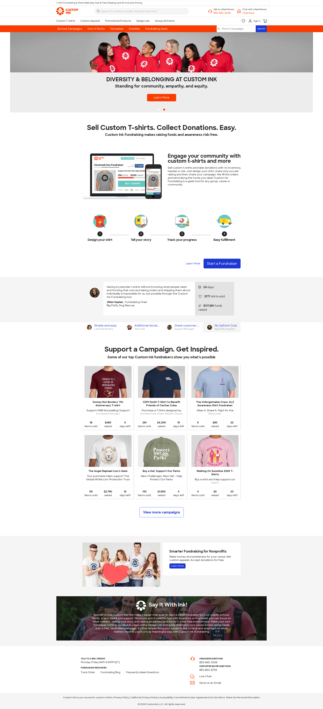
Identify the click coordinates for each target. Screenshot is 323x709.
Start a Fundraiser (222, 263)
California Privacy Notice (144, 697)
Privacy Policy (121, 697)
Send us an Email (210, 683)
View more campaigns (161, 512)
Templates (116, 28)
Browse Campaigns (70, 28)
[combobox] (142, 11)
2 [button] (164, 110)
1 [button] (159, 110)
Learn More (161, 97)
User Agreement (199, 697)
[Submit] (98, 11)
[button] (254, 13)
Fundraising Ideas (156, 28)
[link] (67, 11)
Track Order (88, 672)
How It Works (96, 28)
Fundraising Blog (110, 672)
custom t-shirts (104, 697)
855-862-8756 (208, 670)
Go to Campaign (108, 395)
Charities (134, 28)
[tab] (102, 327)
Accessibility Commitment (174, 697)
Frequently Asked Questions (142, 672)
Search (261, 28)
